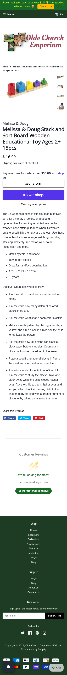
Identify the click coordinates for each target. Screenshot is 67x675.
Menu (10, 14)
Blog (33, 562)
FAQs (34, 557)
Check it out (46, 6)
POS (54, 645)
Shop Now (33, 535)
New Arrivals (33, 544)
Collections (34, 539)
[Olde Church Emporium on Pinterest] (37, 633)
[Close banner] (63, 5)
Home (5, 66)
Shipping (7, 163)
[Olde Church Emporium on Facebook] (30, 633)
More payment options (33, 204)
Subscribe (55, 615)
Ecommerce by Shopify (33, 649)
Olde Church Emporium (38, 645)
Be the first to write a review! (34, 490)
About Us (33, 548)
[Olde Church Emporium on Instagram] (44, 633)
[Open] (8, 666)
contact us (33, 553)
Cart (61, 14)
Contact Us (33, 592)
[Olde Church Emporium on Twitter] (23, 633)
